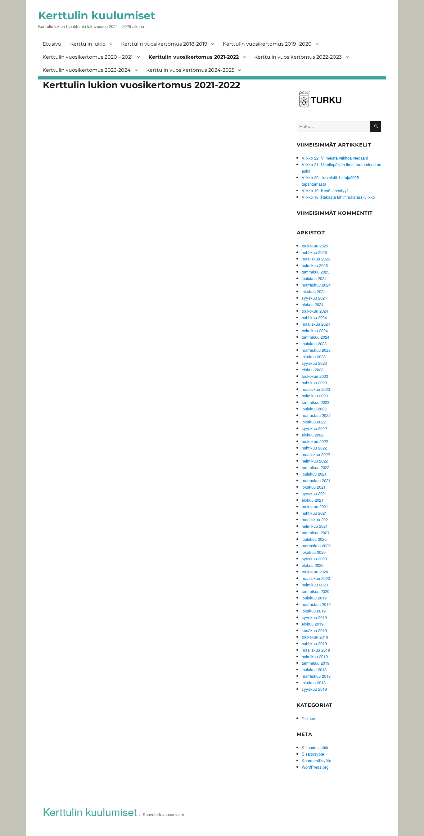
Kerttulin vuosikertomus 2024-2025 (190, 70)
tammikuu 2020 (315, 591)
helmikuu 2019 (315, 656)
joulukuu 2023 (314, 343)
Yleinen (308, 718)
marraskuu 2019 (316, 604)
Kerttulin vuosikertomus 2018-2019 (164, 44)
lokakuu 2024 (314, 291)
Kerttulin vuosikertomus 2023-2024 (87, 70)
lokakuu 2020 (314, 552)
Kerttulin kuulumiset (96, 15)
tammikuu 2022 (315, 467)
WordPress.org (315, 767)
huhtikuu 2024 (314, 317)
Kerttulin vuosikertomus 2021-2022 (193, 57)
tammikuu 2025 (315, 272)
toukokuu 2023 (315, 376)
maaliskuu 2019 (316, 650)
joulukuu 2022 (314, 409)
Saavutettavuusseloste (163, 814)
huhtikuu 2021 (314, 513)
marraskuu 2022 (316, 415)
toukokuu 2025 (315, 246)
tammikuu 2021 (315, 532)
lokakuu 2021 (314, 487)
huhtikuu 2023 (314, 383)
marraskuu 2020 (316, 546)
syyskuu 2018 (314, 689)
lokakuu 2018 (314, 682)
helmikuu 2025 (315, 265)
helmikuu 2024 (315, 330)
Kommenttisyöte (316, 760)
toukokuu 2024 (315, 311)
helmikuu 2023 (315, 396)
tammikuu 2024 (315, 337)
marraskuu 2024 (316, 285)
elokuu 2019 (312, 624)
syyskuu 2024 (314, 298)
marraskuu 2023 (316, 350)
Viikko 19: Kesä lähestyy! (325, 190)
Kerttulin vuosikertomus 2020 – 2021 (88, 57)
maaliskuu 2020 (316, 578)
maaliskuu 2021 (316, 519)
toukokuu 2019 (315, 637)
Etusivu (52, 44)
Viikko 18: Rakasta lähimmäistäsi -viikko (338, 197)
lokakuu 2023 (314, 356)
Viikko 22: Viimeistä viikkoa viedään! (335, 158)
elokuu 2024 (312, 304)
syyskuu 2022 (314, 428)
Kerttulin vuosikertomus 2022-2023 (298, 57)
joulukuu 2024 (314, 278)
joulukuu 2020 (314, 539)
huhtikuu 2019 (314, 643)
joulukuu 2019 (314, 598)
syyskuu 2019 (314, 617)
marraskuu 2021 (316, 480)
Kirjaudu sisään (315, 747)
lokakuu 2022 (314, 422)
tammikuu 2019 (315, 663)
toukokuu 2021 (315, 506)
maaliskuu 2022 (316, 454)
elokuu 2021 (312, 500)
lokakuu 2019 (314, 611)
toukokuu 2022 (315, 441)
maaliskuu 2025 (316, 259)
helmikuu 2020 (315, 585)
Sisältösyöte (313, 754)
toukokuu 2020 (315, 572)
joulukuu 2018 (314, 669)
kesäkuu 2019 (314, 630)
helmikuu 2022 (315, 461)
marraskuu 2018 (316, 676)
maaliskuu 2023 (316, 389)
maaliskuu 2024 (316, 324)
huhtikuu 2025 (314, 252)
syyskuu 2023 (314, 363)
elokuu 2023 (312, 370)
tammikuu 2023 (315, 402)
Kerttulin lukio (88, 44)
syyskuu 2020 (314, 559)
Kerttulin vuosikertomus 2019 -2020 (267, 44)
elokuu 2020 (312, 565)
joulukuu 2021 (314, 474)
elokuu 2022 (312, 435)
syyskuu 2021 (314, 493)
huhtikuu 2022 (314, 448)
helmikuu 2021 (315, 526)
